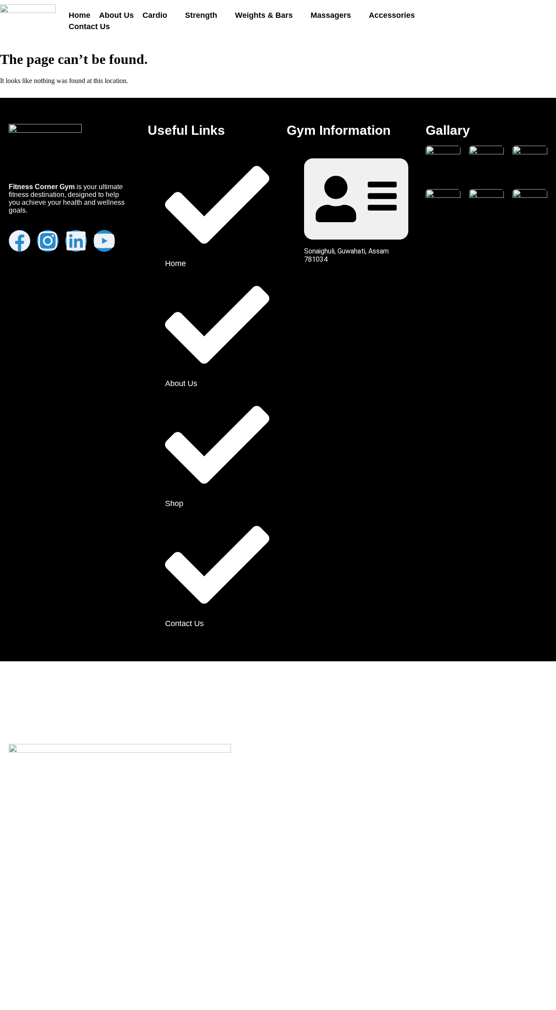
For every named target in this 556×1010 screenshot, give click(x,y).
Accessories (392, 15)
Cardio (154, 15)
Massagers (331, 15)
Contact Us (89, 26)
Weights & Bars (264, 15)
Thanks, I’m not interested (115, 992)
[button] (159, 15)
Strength (201, 15)
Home (79, 15)
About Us (116, 15)
